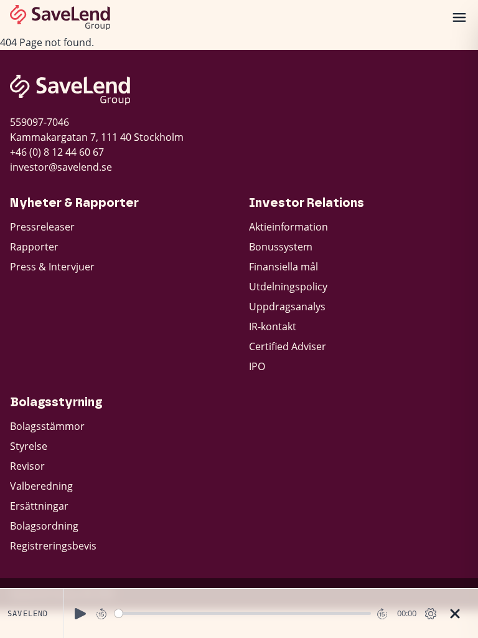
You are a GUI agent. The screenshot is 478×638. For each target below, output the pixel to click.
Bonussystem (280, 247)
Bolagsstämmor (47, 426)
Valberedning (41, 486)
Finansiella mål (283, 267)
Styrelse (28, 446)
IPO (257, 366)
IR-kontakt (272, 326)
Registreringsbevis (53, 546)
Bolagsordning (44, 526)
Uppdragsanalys (287, 306)
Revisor (27, 466)
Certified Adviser (287, 346)
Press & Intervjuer (52, 267)
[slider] (243, 613)
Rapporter (34, 247)
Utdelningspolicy (288, 286)
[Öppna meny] (459, 17)
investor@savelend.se (61, 167)
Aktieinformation (288, 227)
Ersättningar (39, 506)
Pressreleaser (42, 227)
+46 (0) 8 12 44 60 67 (57, 152)
